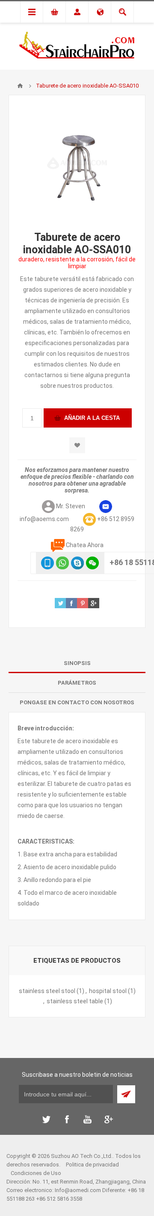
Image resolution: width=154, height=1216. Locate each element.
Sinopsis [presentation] (77, 663)
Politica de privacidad (92, 1164)
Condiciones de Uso (36, 1173)
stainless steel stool (47, 990)
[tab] (77, 663)
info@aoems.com (44, 519)
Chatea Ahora (85, 545)
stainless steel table (75, 1001)
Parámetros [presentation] (77, 683)
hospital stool (108, 990)
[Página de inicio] (20, 86)
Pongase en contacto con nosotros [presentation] (77, 702)
